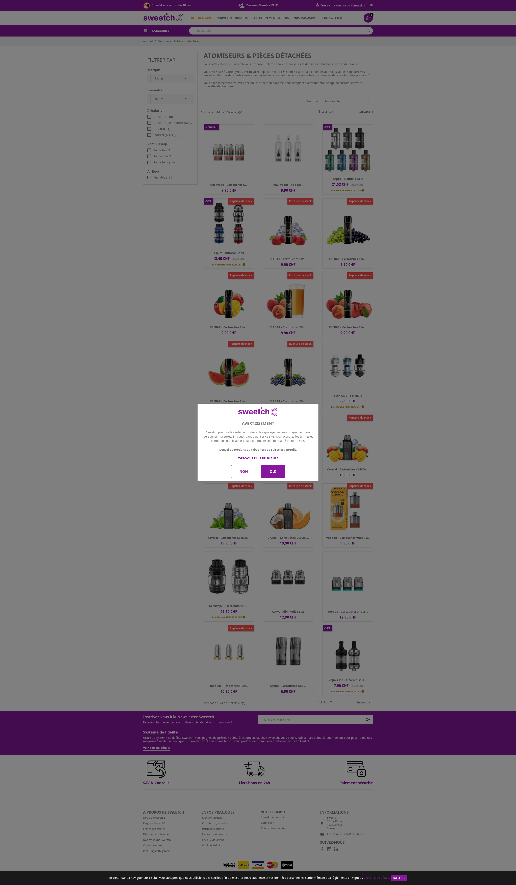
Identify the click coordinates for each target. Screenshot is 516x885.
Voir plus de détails (377, 878)
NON (243, 471)
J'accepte (399, 878)
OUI (273, 471)
